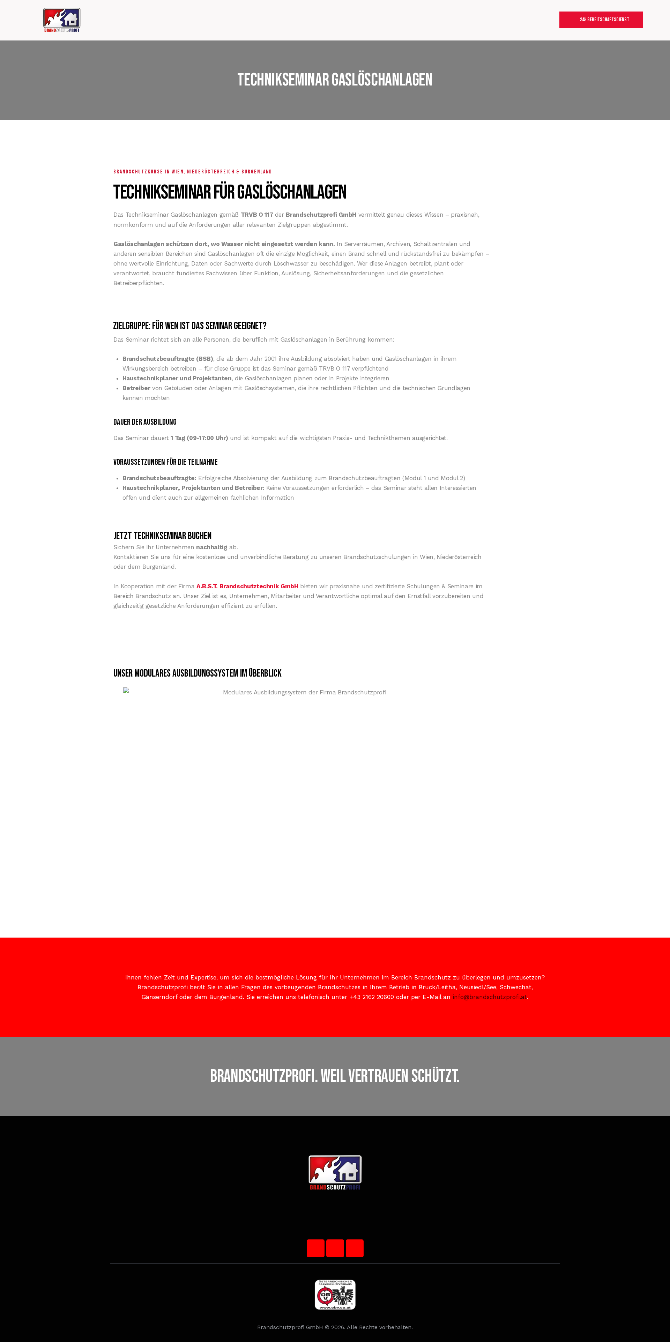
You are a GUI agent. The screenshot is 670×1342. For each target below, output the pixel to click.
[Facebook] (316, 1248)
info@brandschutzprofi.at (490, 996)
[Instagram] (335, 1248)
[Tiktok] (355, 1248)
